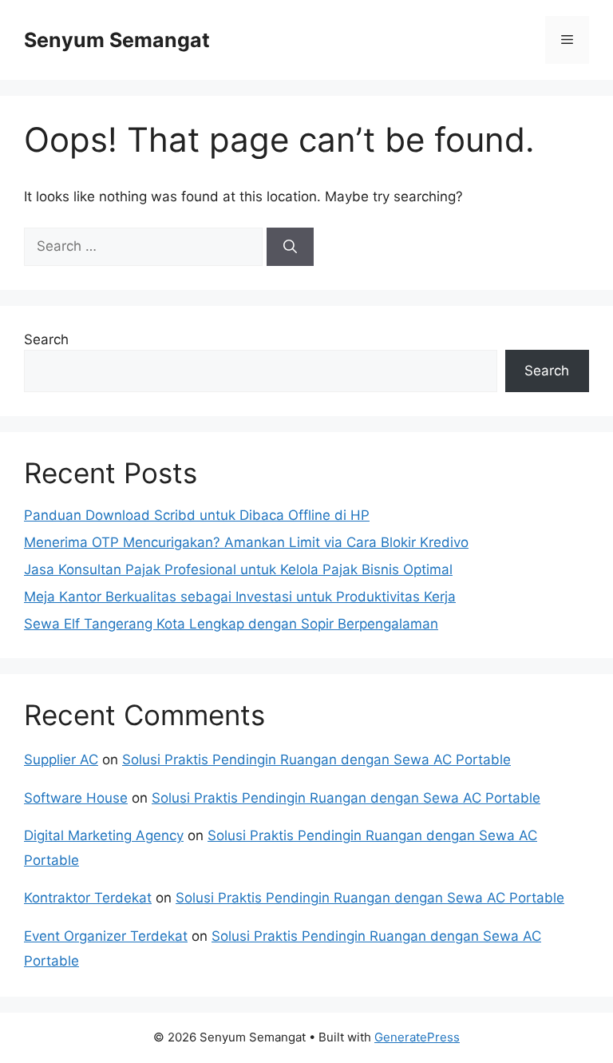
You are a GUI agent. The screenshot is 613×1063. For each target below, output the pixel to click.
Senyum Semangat (117, 40)
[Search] (290, 247)
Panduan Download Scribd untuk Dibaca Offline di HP (197, 515)
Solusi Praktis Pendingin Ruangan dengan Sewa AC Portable (316, 760)
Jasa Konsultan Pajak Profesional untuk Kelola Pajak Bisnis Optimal (238, 569)
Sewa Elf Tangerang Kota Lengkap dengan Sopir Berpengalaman (231, 624)
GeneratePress (417, 1037)
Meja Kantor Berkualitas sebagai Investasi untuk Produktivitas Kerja (240, 597)
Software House (76, 798)
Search (46, 339)
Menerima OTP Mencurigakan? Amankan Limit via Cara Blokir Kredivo (246, 542)
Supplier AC (61, 760)
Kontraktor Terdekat (88, 898)
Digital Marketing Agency (104, 835)
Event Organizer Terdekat (106, 936)
